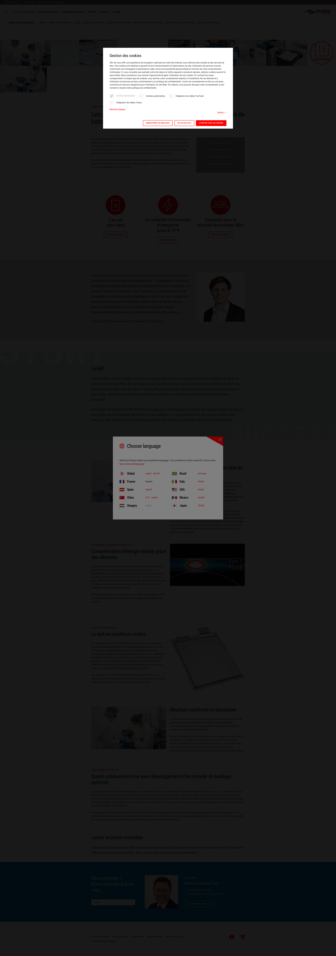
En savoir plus (184, 123)
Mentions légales (117, 109)
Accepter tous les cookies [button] (211, 123)
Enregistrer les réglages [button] (157, 123)
